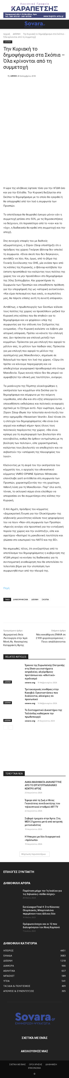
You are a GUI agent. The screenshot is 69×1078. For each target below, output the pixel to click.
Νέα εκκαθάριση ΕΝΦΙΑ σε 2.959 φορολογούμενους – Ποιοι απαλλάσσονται (51, 638)
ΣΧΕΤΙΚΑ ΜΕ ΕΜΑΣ (17, 1064)
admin (13, 75)
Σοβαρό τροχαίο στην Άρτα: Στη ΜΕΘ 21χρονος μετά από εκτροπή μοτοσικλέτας (43, 821)
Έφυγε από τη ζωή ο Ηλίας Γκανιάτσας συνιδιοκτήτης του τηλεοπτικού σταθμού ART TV (42, 803)
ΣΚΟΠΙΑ (45, 599)
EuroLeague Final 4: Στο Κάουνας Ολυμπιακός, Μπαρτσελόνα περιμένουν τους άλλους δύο (41, 910)
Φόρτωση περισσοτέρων (33, 854)
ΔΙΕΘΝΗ (16, 34)
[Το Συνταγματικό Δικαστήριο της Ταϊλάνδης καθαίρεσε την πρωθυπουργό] (12, 715)
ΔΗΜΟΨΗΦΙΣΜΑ (20, 599)
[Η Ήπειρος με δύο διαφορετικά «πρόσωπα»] (12, 841)
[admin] (5, 76)
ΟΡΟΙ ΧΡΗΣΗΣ (35, 1064)
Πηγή (6, 588)
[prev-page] (5, 727)
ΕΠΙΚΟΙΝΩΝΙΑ (34, 1068)
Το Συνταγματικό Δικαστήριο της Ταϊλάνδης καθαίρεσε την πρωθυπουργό (43, 713)
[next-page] (11, 727)
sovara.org (30, 682)
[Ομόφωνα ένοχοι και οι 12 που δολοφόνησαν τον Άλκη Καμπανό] (11, 928)
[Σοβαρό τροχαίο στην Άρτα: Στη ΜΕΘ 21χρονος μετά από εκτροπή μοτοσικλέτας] (12, 823)
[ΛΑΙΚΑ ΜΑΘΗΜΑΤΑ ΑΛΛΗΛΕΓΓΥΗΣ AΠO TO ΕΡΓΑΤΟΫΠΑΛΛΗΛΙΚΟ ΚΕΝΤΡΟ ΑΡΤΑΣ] (12, 787)
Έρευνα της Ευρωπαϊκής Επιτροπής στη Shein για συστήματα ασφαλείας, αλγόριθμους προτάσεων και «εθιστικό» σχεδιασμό (45, 672)
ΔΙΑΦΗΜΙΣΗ (51, 1064)
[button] (5, 24)
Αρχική (6, 34)
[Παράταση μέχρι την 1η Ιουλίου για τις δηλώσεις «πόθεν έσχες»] (11, 895)
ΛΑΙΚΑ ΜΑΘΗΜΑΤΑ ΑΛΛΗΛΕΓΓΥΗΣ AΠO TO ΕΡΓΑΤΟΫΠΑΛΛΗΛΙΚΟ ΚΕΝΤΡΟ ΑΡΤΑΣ (43, 785)
